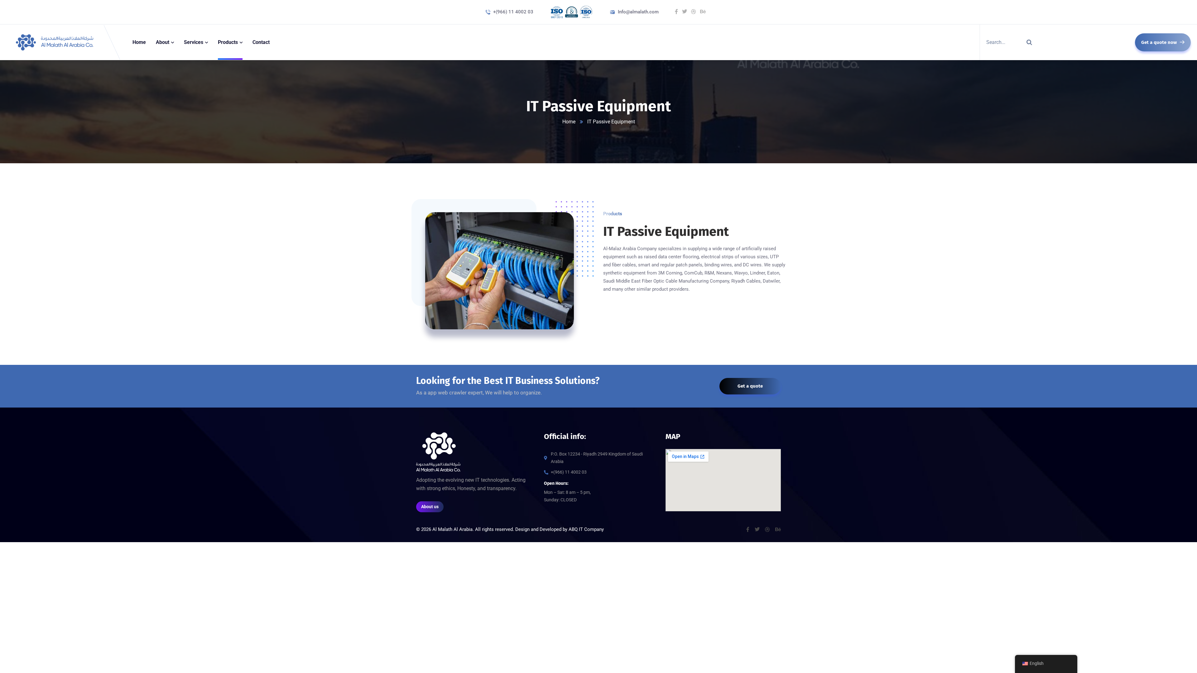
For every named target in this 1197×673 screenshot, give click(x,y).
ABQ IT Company (586, 529)
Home (568, 122)
